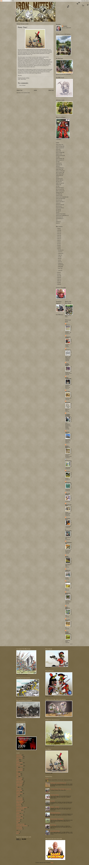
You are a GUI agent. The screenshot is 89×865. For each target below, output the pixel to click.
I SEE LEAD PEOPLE (67, 494)
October (59, 251)
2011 (58, 275)
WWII (57, 166)
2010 (58, 277)
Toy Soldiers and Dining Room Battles (67, 415)
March (59, 261)
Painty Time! (60, 268)
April (59, 260)
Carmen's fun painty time (67, 571)
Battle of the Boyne (59, 190)
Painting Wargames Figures (67, 364)
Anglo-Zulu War (58, 175)
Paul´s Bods (67, 391)
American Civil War (59, 155)
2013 (58, 272)
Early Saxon (58, 206)
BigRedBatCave (68, 482)
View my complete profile (66, 27)
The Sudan (58, 209)
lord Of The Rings (59, 146)
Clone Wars (58, 163)
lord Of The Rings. (59, 158)
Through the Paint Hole (60, 213)
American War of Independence (21, 807)
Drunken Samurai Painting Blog (68, 632)
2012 (58, 274)
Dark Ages (58, 210)
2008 (58, 280)
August (59, 255)
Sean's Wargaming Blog (67, 608)
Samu (57, 212)
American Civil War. (59, 170)
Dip (16, 787)
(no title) (46, 778)
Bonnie (57, 223)
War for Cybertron (59, 160)
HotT (57, 186)
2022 (58, 235)
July (59, 256)
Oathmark (57, 184)
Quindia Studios (68, 530)
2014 (58, 248)
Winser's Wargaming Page (67, 447)
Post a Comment (22, 85)
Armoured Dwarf (61, 264)
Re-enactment (58, 200)
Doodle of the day (59, 183)
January (59, 270)
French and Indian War (60, 198)
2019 (58, 240)
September (60, 253)
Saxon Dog (67, 582)
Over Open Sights (67, 433)
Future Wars (58, 164)
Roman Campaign (59, 152)
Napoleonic (18, 764)
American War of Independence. (61, 215)
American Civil (58, 195)
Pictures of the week (59, 201)
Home (35, 90)
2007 (58, 282)
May (59, 258)
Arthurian (57, 203)
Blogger (52, 862)
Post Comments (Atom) (26, 92)
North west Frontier (59, 204)
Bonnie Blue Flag (59, 187)
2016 (58, 245)
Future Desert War (59, 207)
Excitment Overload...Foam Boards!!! (57, 819)
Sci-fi (57, 161)
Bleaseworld (67, 402)
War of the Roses (59, 189)
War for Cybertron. (59, 172)
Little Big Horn (58, 178)
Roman (57, 149)
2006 (58, 284)
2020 (58, 238)
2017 (58, 243)
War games (58, 181)
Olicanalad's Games (67, 620)
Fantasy (57, 150)
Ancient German (19, 827)
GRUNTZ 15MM (59, 180)
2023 (58, 233)
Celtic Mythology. (59, 218)
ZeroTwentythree (68, 460)
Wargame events (59, 192)
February (60, 263)
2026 (58, 228)
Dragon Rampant (59, 173)
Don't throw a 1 (68, 349)
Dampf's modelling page (68, 378)
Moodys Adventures (67, 557)
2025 (58, 230)
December (60, 250)
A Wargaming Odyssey (67, 337)
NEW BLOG (71, 498)
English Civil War (59, 147)
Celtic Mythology (59, 167)
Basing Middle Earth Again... (55, 831)
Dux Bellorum (58, 193)
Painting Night (60, 266)
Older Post (51, 90)
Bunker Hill (67, 471)
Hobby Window (23, 79)
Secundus (65, 26)
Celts (57, 157)
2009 (58, 279)
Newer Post (19, 90)
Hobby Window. (58, 169)
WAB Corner (67, 325)
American (57, 221)
